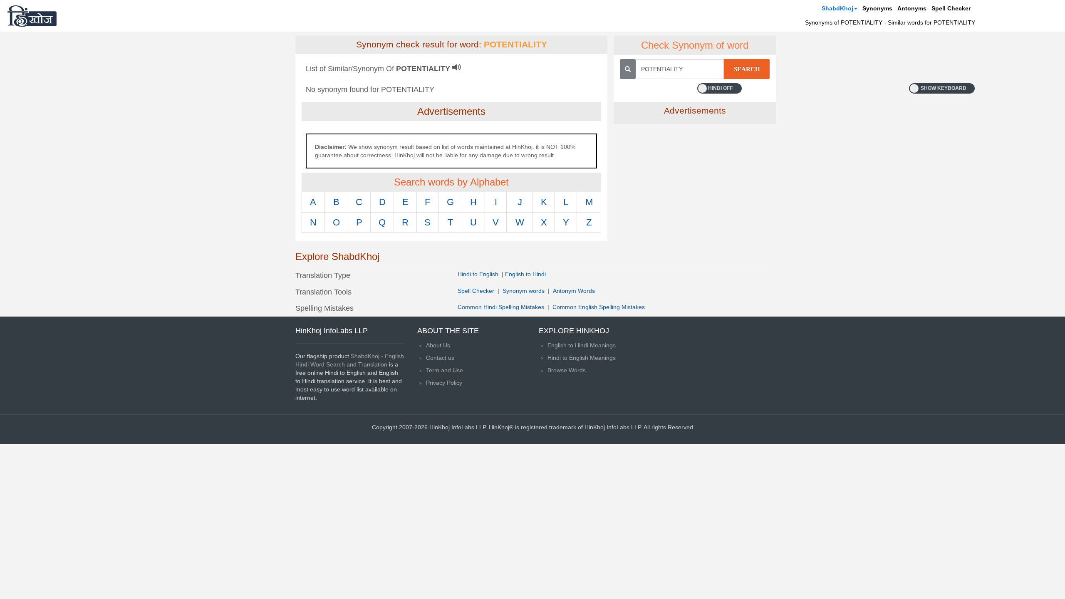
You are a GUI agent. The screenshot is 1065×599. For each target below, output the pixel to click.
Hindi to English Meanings (581, 357)
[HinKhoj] (32, 16)
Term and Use (444, 370)
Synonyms (877, 8)
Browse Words (566, 370)
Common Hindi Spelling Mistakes (501, 307)
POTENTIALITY (515, 45)
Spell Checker (951, 8)
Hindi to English (479, 274)
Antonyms (911, 8)
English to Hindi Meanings (581, 345)
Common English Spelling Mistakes (598, 307)
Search (747, 69)
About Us (438, 345)
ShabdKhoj (837, 8)
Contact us (440, 357)
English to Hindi (525, 274)
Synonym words (524, 290)
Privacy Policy (444, 382)
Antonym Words (574, 290)
